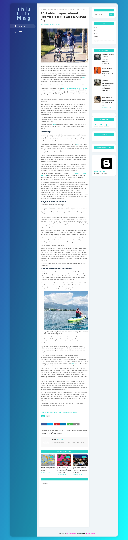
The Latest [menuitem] (22, 26)
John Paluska (45, 24)
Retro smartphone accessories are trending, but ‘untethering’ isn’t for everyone (108, 71)
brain (84, 78)
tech (46, 9)
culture (96, 33)
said (54, 124)
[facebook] (96, 125)
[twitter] (101, 125)
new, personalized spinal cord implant (74, 88)
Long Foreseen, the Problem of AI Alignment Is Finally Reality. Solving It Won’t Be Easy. (64, 469)
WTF (95, 30)
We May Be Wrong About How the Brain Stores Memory (48, 468)
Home (42, 9)
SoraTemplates (71, 534)
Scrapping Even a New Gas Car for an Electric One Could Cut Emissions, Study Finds (80, 469)
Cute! (95, 27)
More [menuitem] (20, 32)
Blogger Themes (90, 534)
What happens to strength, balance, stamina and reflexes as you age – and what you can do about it (108, 101)
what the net (97, 42)
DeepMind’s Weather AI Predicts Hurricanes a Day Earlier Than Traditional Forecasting (108, 59)
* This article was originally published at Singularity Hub (59, 412)
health (96, 36)
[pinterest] (106, 125)
